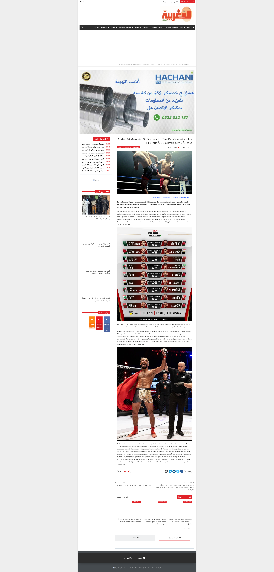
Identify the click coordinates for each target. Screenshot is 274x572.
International (127, 147)
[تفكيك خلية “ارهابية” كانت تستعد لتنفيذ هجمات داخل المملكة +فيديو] (96, 205)
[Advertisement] (137, 46)
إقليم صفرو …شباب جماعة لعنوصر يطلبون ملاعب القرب (133, 485)
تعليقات (133, 537)
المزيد (97, 27)
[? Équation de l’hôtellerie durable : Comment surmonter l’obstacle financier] (129, 509)
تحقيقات (145, 27)
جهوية (181, 27)
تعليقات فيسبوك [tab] (173, 537)
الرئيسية (189, 27)
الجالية (160, 27)
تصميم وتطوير (123, 567)
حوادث (113, 27)
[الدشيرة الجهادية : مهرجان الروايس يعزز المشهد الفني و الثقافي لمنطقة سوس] (96, 232)
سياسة (137, 27)
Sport (119, 147)
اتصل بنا (165, 2)
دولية (167, 27)
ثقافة (153, 27)
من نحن (173, 2)
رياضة (121, 27)
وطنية (174, 27)
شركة (117, 567)
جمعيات (128, 27)
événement (136, 147)
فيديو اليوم (104, 27)
